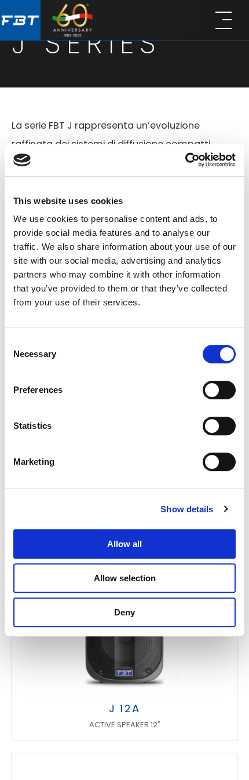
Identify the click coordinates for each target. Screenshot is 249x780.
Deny (124, 612)
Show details (186, 509)
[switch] (219, 390)
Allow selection (125, 578)
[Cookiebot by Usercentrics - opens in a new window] (185, 159)
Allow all (124, 544)
